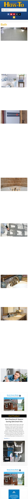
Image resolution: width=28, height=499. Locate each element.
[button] (14, 17)
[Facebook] (8, 14)
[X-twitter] (19, 14)
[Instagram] (17, 14)
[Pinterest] (14, 14)
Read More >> (7, 438)
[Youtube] (11, 14)
